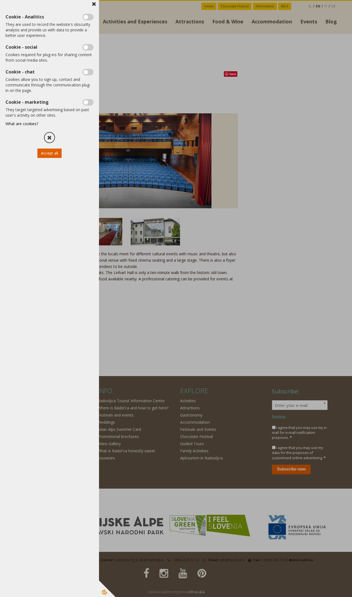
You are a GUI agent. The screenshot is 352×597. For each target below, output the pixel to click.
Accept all (49, 153)
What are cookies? (22, 123)
